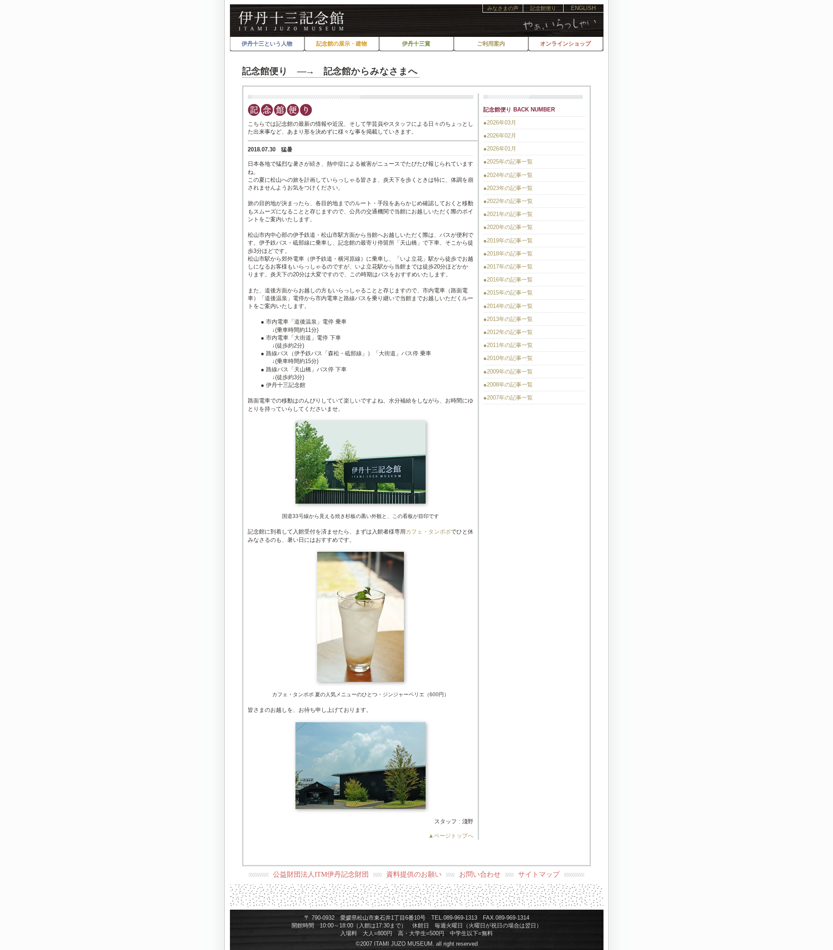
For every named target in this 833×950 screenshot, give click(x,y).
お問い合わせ (480, 874)
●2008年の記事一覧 (508, 384)
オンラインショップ (565, 43)
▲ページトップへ (450, 835)
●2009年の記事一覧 (508, 371)
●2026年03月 (499, 122)
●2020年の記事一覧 (508, 227)
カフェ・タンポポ (428, 531)
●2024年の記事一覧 (508, 175)
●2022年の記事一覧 (508, 201)
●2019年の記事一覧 (508, 240)
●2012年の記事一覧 (508, 332)
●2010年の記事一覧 (508, 358)
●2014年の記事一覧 (508, 306)
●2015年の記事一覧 (508, 292)
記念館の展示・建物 (341, 43)
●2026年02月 (499, 135)
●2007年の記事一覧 (508, 397)
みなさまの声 (502, 8)
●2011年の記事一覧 (508, 345)
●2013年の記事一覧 (508, 319)
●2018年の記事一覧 (508, 253)
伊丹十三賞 (416, 43)
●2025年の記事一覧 (508, 161)
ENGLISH (583, 8)
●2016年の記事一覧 (508, 279)
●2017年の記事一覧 (508, 266)
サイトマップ (539, 874)
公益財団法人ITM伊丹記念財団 (321, 874)
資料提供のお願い (414, 874)
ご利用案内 (491, 43)
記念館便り (543, 8)
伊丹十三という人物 (267, 43)
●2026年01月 (499, 148)
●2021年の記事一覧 (508, 214)
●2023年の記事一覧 (508, 188)
